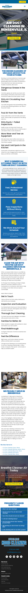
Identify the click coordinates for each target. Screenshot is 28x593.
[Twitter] (10, 556)
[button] (24, 6)
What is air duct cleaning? (9, 509)
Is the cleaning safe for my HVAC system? (14, 529)
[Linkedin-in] (17, 556)
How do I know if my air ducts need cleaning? (12, 512)
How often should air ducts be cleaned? (13, 516)
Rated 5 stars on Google (14, 35)
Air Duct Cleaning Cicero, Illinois (11, 447)
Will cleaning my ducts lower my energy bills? (13, 526)
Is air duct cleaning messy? (10, 519)
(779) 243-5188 (14, 549)
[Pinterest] (14, 556)
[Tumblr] (21, 556)
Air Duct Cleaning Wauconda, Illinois (12, 451)
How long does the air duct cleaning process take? (12, 522)
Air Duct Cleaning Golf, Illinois (11, 452)
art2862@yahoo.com (14, 552)
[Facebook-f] (7, 556)
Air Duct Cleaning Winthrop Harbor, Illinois (14, 449)
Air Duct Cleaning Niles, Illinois (11, 454)
